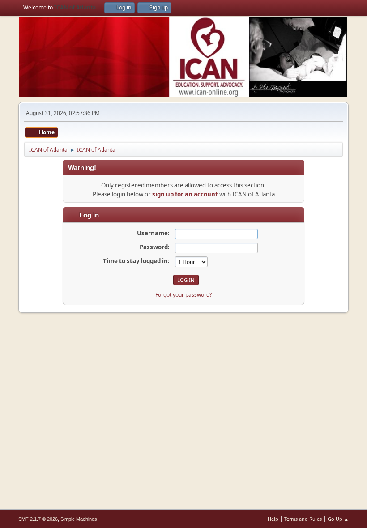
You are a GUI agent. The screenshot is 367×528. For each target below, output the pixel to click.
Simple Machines (78, 519)
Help (273, 518)
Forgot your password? (183, 294)
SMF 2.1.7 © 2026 (38, 519)
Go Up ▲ (338, 518)
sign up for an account (185, 194)
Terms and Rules (303, 518)
